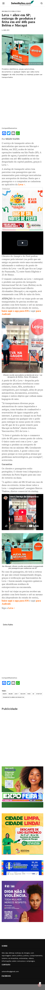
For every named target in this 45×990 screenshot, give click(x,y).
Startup (39, 693)
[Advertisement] (22, 102)
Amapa (5, 693)
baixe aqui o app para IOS (15, 311)
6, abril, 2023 (5, 30)
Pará (29, 693)
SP (33, 693)
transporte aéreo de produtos (13, 697)
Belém (11, 693)
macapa (23, 693)
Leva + (21, 184)
